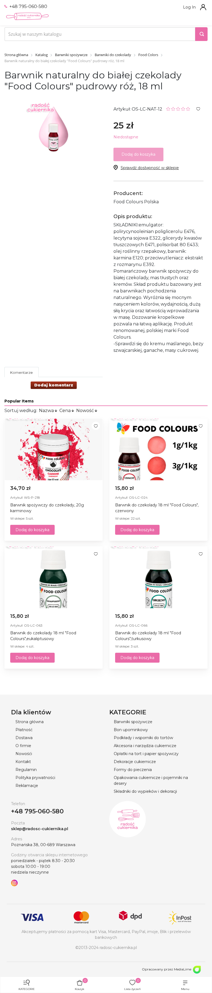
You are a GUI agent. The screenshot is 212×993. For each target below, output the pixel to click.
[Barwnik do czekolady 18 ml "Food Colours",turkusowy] (158, 577)
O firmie (23, 745)
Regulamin (26, 769)
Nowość (85, 410)
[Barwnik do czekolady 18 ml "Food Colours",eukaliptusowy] (53, 577)
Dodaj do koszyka (32, 529)
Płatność (24, 729)
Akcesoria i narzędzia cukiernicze (145, 745)
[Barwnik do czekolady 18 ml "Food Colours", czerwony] (158, 449)
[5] (188, 108)
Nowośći (23, 753)
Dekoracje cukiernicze (135, 761)
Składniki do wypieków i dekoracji (145, 791)
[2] (173, 108)
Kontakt (23, 761)
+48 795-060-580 (27, 6)
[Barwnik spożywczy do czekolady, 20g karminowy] (53, 449)
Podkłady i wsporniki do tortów (143, 737)
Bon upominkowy (131, 729)
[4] (183, 108)
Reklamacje (26, 785)
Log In (189, 7)
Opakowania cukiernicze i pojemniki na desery (151, 780)
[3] (178, 108)
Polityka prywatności (35, 777)
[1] (168, 108)
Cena (65, 410)
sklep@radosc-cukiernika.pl (39, 828)
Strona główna (29, 721)
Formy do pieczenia (133, 769)
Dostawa (24, 737)
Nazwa (46, 410)
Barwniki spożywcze (133, 721)
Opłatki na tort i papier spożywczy (146, 753)
